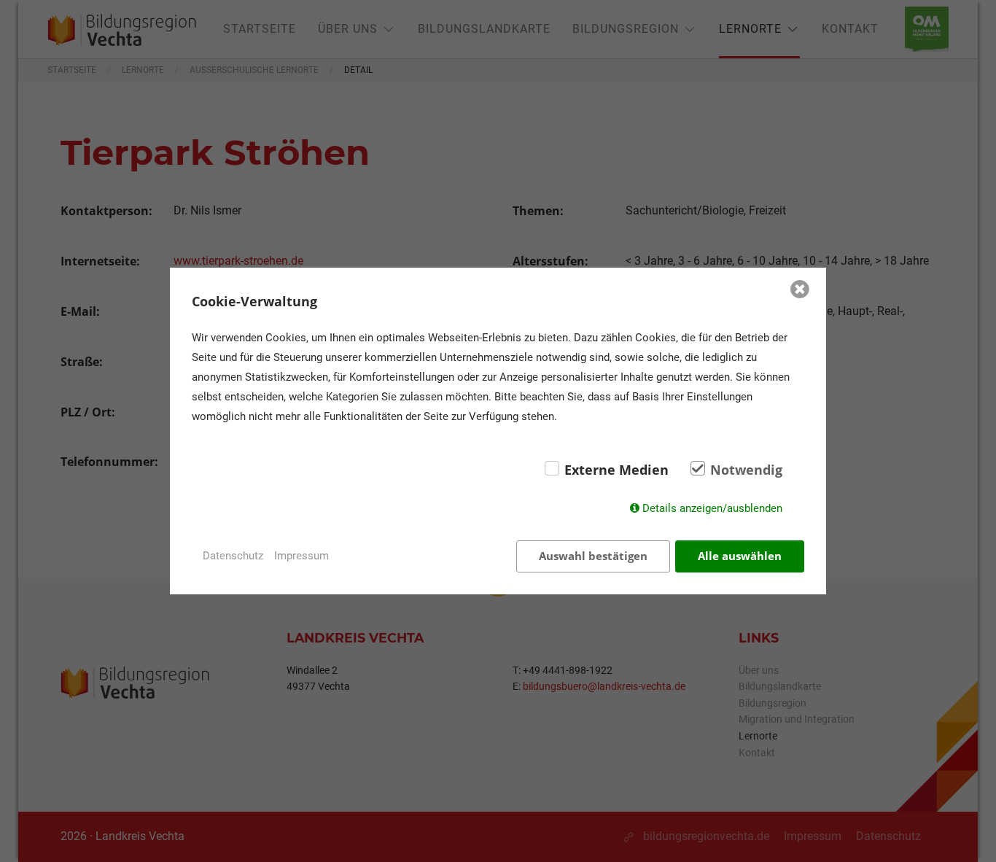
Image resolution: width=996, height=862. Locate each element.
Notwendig (746, 469)
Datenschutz (233, 555)
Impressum (301, 555)
